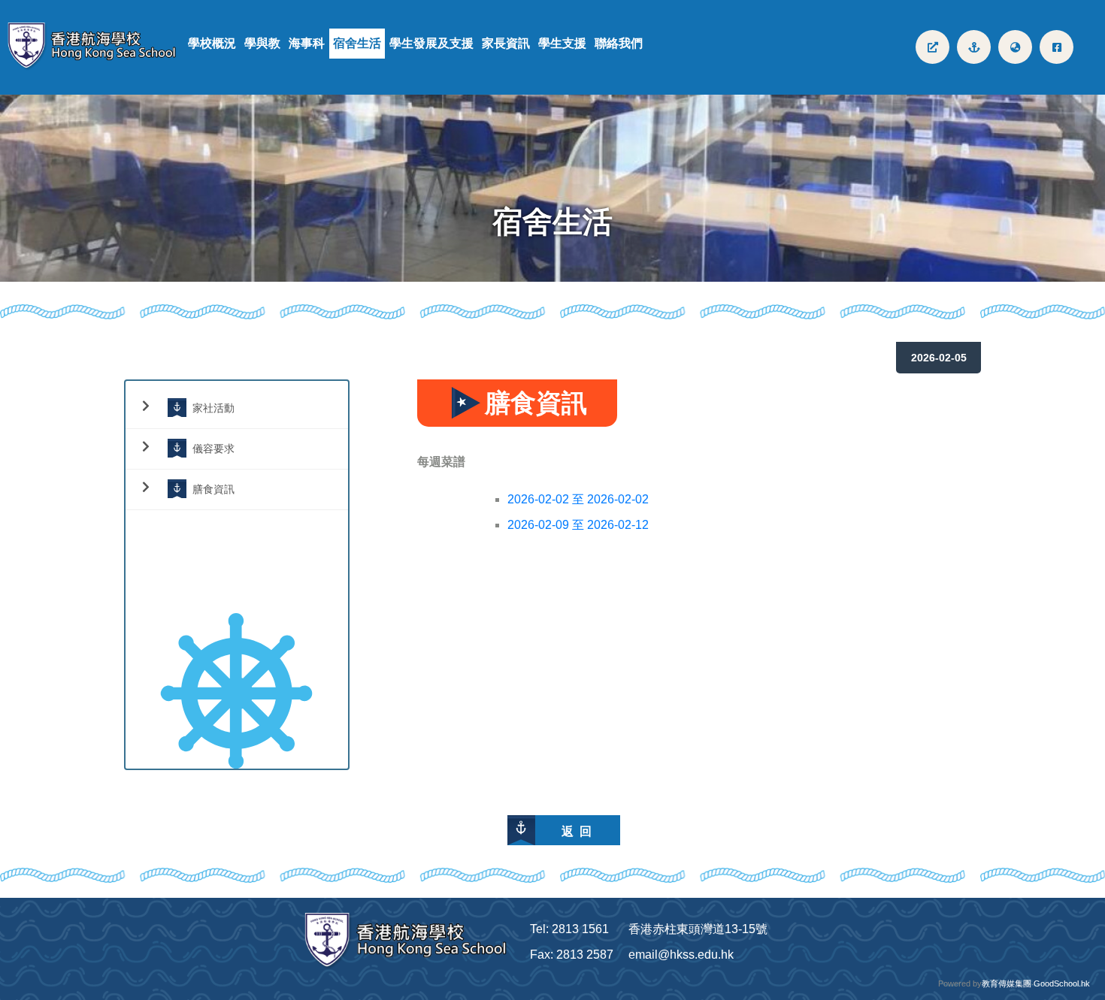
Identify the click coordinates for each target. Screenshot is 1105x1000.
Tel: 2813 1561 (569, 929)
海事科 (307, 43)
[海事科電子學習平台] (974, 47)
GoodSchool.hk (1062, 983)
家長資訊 (506, 43)
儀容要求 (213, 448)
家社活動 (213, 407)
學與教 (262, 43)
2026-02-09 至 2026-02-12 (578, 524)
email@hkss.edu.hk (681, 954)
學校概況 (212, 43)
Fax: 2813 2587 (571, 954)
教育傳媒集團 (1006, 983)
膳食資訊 (213, 489)
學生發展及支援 (431, 43)
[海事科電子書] (932, 47)
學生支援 (562, 43)
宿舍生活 (357, 43)
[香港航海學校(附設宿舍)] (97, 47)
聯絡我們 (619, 43)
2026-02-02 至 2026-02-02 (578, 499)
